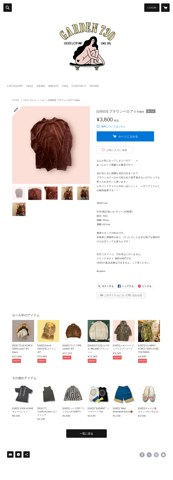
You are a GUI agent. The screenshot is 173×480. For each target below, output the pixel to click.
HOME (94, 85)
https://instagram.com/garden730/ (156, 454)
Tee (42, 100)
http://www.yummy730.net (163, 454)
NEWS (40, 85)
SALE (29, 85)
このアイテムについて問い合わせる (123, 295)
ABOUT (53, 85)
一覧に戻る (86, 433)
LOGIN (152, 7)
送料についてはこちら (113, 126)
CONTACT (79, 85)
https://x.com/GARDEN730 (149, 454)
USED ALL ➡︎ (29, 100)
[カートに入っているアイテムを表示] (165, 7)
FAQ (65, 85)
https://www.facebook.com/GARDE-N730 (142, 454)
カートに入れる (128, 136)
